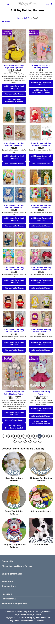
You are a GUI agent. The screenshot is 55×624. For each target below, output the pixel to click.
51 (25, 440)
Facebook (7, 594)
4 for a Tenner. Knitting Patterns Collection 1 (14, 144)
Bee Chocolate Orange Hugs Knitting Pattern (14, 67)
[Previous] (5, 436)
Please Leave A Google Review (17, 566)
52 (30, 440)
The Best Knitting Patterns (15, 603)
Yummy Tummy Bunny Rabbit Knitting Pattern (14, 393)
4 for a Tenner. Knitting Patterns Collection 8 (41, 144)
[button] (3, 4)
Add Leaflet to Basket (14, 94)
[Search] (8, 3)
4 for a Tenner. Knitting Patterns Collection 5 (14, 269)
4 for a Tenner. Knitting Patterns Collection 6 (41, 206)
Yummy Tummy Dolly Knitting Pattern (41, 67)
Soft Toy (27, 18)
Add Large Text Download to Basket (14, 100)
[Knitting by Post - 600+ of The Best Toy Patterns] (27, 4)
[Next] (40, 440)
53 (35, 440)
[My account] (52, 4)
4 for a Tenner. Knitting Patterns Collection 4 (41, 269)
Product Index (9, 599)
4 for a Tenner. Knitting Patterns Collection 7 (14, 206)
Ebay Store (7, 581)
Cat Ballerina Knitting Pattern (41, 393)
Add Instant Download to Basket (14, 87)
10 (15, 440)
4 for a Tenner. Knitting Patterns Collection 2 (41, 331)
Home (19, 18)
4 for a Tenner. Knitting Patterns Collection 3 (14, 331)
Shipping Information (12, 574)
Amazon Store (9, 586)
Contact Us (7, 561)
